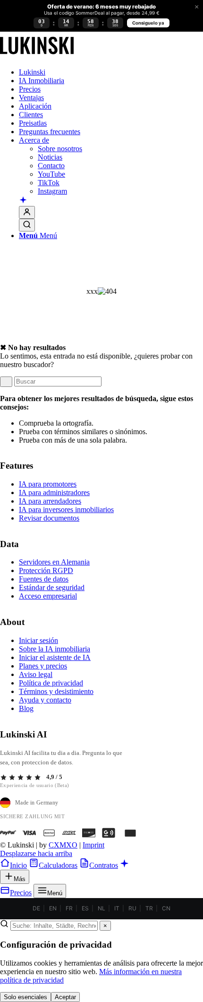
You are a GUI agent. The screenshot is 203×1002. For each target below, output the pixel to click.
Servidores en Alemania (54, 562)
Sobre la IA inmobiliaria (54, 649)
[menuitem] (111, 72)
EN (53, 908)
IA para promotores (47, 484)
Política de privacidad (51, 683)
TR (149, 908)
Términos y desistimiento (56, 691)
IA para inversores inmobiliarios (66, 509)
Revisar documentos (49, 518)
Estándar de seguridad (52, 587)
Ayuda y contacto (45, 700)
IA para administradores (54, 492)
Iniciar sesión (38, 640)
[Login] (27, 212)
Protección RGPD (46, 570)
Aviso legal (35, 674)
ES (85, 908)
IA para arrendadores (50, 501)
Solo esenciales (25, 997)
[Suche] (27, 225)
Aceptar (65, 997)
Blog (26, 708)
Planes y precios (43, 666)
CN (166, 908)
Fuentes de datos (43, 579)
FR (69, 908)
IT (116, 908)
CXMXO (63, 845)
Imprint (93, 845)
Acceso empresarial (48, 596)
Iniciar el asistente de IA (55, 657)
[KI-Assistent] (23, 201)
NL (101, 908)
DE (36, 908)
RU (132, 908)
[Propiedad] (37, 56)
